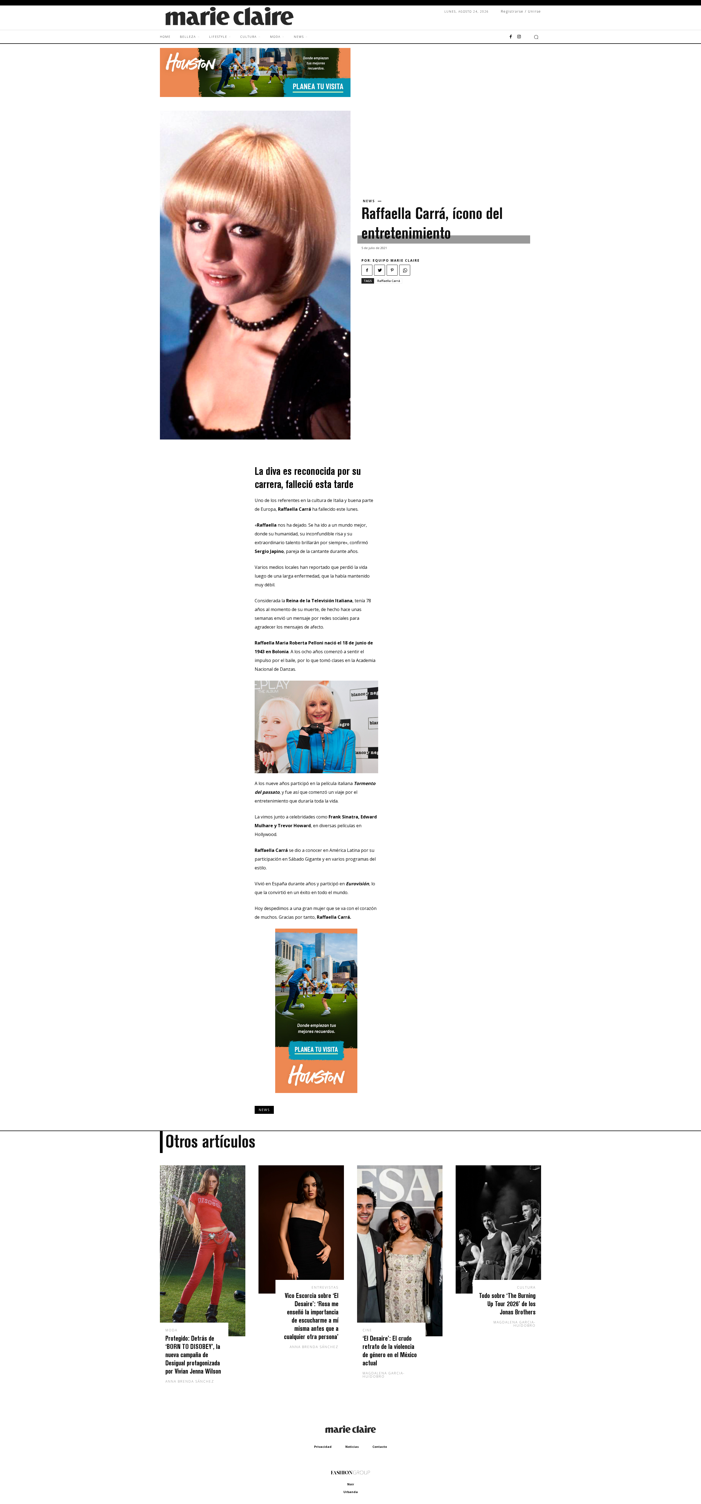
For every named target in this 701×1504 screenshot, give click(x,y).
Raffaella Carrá (388, 281)
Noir (350, 1484)
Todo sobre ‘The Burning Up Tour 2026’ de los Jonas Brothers (507, 1303)
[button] (536, 37)
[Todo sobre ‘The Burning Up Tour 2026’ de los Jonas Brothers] (498, 1229)
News (369, 201)
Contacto (379, 1447)
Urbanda (350, 1492)
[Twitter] (379, 270)
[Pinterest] (392, 270)
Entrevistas (325, 1287)
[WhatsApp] (404, 270)
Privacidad (323, 1447)
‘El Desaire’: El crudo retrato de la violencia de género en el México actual (390, 1350)
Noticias (352, 1447)
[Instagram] (519, 37)
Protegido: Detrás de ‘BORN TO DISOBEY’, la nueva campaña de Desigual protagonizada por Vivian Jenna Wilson (193, 1354)
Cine (367, 1330)
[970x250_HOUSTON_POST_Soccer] (255, 95)
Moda (171, 1330)
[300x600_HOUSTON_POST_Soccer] (316, 1097)
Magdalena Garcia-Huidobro (384, 1375)
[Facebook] (511, 37)
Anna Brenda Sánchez (189, 1381)
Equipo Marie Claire (396, 260)
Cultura (526, 1287)
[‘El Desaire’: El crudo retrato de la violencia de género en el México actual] (400, 1250)
